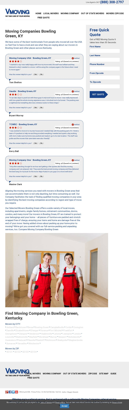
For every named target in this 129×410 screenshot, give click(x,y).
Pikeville (31, 340)
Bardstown (21, 327)
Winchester (33, 343)
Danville (10, 330)
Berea (30, 327)
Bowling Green (42, 327)
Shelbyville (62, 340)
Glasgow (23, 333)
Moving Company (70, 13)
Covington (78, 327)
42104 (33, 352)
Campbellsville (57, 327)
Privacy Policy (35, 392)
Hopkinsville (46, 333)
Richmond (51, 340)
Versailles (22, 343)
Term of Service (46, 402)
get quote (98, 94)
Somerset (11, 343)
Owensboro (10, 340)
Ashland (10, 327)
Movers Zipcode (115, 13)
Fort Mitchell (56, 330)
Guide (113, 373)
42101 (9, 352)
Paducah (22, 340)
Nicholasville (74, 337)
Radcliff (40, 340)
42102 (17, 352)
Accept (65, 406)
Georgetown (11, 333)
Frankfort (68, 330)
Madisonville (22, 337)
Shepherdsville (76, 340)
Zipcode (92, 373)
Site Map (103, 373)
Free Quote (44, 17)
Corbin (69, 327)
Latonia (57, 333)
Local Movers (51, 13)
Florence (44, 330)
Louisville (9, 337)
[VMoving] (22, 13)
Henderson (34, 333)
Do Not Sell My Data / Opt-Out (51, 392)
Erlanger (34, 330)
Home (38, 13)
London (77, 333)
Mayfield (33, 337)
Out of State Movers (92, 13)
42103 (25, 352)
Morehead (44, 337)
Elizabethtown (22, 330)
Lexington (67, 333)
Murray (53, 337)
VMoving (22, 392)
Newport (62, 337)
